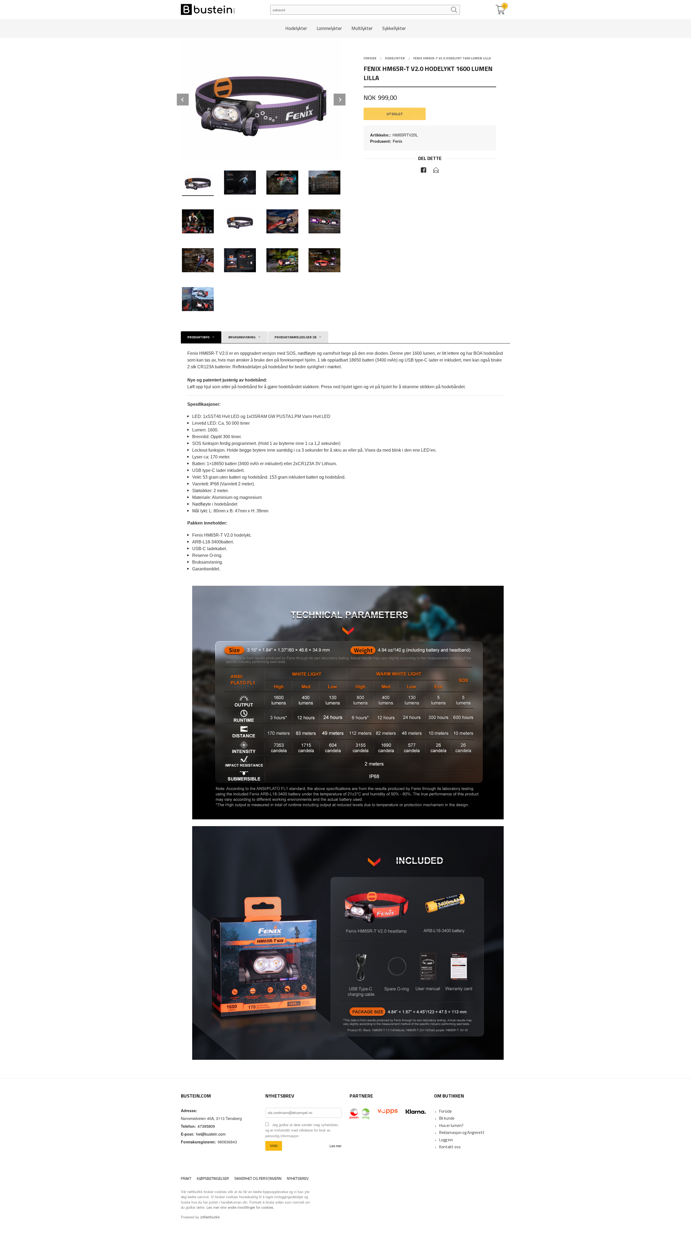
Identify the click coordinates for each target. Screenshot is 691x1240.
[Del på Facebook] (423, 171)
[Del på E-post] (436, 171)
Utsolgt (395, 114)
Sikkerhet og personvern (258, 1178)
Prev (183, 99)
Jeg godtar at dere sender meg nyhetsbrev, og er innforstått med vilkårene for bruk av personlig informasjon (302, 1130)
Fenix (397, 141)
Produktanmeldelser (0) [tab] (295, 337)
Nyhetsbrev (298, 1178)
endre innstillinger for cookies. (251, 1207)
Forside (445, 1111)
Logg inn (446, 1140)
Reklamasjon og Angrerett (462, 1132)
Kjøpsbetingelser (213, 1178)
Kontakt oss (450, 1147)
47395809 (206, 1126)
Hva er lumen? (451, 1125)
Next (340, 99)
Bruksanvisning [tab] (242, 337)
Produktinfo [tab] (198, 337)
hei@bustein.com (211, 1134)
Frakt (186, 1178)
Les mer (335, 1145)
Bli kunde (447, 1118)
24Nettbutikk (210, 1216)
